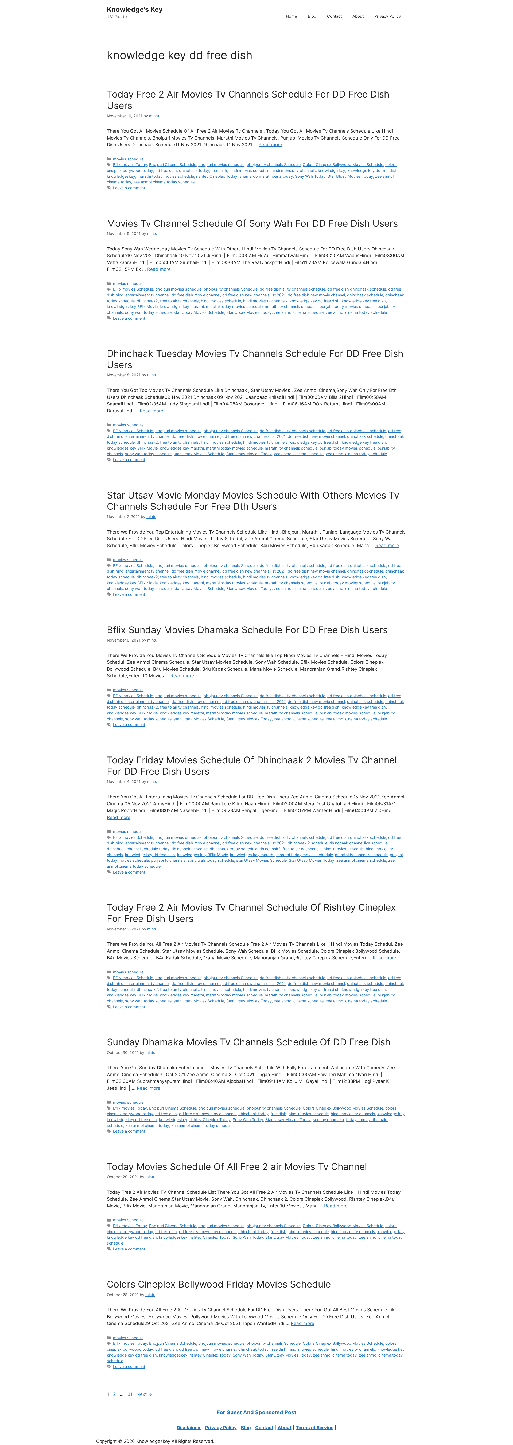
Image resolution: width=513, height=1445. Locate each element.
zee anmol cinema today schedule (164, 182)
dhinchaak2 (147, 301)
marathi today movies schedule (165, 176)
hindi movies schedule (249, 170)
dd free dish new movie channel (316, 295)
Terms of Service (314, 1427)
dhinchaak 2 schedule (307, 843)
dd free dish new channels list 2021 (254, 295)
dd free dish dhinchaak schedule (356, 289)
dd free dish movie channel (196, 295)
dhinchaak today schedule (233, 849)
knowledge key (331, 170)
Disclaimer (189, 1427)
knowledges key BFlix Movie (132, 306)
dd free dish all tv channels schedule (292, 289)
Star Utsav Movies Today (350, 176)
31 (130, 1394)
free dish (219, 170)
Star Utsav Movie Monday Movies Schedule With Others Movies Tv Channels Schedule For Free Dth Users (253, 500)
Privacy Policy (387, 16)
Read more (270, 144)
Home (291, 16)
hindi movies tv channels (293, 170)
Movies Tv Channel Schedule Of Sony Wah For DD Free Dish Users (252, 223)
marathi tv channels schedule (291, 306)
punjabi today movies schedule (347, 306)
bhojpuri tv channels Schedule (274, 164)
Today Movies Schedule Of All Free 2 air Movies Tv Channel (237, 1166)
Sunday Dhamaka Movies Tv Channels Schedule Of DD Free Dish (249, 1042)
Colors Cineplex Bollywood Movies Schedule (343, 164)
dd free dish (166, 170)
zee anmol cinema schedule (299, 312)
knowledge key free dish (364, 301)
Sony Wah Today (310, 176)
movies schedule (128, 159)
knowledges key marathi (182, 306)
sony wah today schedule (148, 312)
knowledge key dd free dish (372, 170)
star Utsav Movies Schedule (199, 312)
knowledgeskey (121, 176)
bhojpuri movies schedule (221, 164)
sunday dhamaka (328, 1119)
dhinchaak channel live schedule (358, 843)
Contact (334, 16)
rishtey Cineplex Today (216, 176)
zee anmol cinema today (147, 1125)
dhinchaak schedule (365, 295)
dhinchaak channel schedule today (138, 849)
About (358, 16)
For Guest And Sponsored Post (256, 1412)
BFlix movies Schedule (133, 289)
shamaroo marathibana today (266, 176)
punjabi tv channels (168, 860)
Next (144, 1394)
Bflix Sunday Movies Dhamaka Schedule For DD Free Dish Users (247, 629)
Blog (312, 16)
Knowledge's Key (135, 9)
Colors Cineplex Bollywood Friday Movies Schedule (219, 1284)
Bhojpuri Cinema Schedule (172, 164)
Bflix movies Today (130, 164)
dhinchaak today (194, 170)
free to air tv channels (179, 301)
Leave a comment (129, 188)
